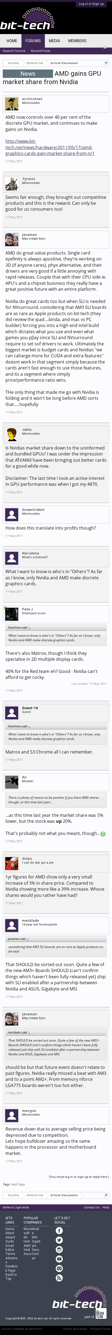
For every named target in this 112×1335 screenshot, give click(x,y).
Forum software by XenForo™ (22, 1329)
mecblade (30, 920)
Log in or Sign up (91, 4)
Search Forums (14, 51)
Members (77, 41)
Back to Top (11, 1277)
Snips (27, 859)
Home (12, 41)
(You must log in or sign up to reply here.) (79, 1177)
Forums (33, 41)
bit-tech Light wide (16, 1207)
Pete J (27, 609)
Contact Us (92, 1207)
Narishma (30, 553)
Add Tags (18, 1184)
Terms (10, 1254)
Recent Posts (40, 51)
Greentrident (33, 510)
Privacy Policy (100, 1329)
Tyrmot (28, 179)
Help (105, 1207)
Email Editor (9, 1248)
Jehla (27, 430)
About (9, 1233)
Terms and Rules (75, 1329)
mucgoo (29, 1111)
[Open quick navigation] (106, 63)
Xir (24, 777)
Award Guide (10, 1239)
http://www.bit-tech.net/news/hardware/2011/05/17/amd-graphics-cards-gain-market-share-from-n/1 (50, 147)
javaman (29, 235)
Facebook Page (11, 1268)
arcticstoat (32, 99)
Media (54, 41)
